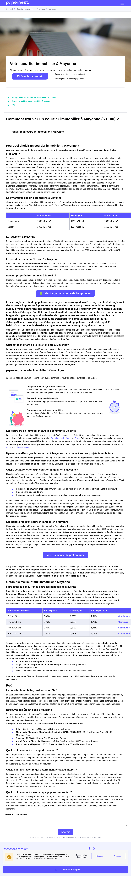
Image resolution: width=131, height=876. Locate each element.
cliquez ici (98, 837)
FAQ (13, 105)
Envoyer (65, 832)
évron (68, 438)
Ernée (77, 438)
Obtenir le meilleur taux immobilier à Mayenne (32, 101)
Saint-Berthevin (58, 438)
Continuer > (124, 616)
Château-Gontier (21, 447)
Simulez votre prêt (32, 76)
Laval (8, 447)
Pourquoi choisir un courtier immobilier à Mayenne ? (35, 97)
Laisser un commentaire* (16, 814)
